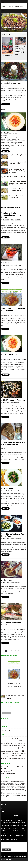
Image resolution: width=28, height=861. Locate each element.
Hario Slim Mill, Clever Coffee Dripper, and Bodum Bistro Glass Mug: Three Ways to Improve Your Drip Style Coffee (7, 51)
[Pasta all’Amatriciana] (13, 120)
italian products (14, 444)
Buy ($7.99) (18, 677)
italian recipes (14, 743)
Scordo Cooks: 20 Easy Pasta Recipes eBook (13, 307)
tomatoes (14, 756)
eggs (16, 738)
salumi (25, 751)
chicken (6, 738)
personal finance (15, 749)
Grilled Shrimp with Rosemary (13, 398)
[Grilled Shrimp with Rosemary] (11, 387)
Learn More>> (9, 696)
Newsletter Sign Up (7, 704)
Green (12, 488)
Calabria (15, 736)
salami (21, 751)
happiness (4, 743)
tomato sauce (19, 756)
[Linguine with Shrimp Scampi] (4, 154)
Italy (19, 743)
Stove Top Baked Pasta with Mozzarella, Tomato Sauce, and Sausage (17, 168)
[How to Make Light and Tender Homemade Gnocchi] (4, 188)
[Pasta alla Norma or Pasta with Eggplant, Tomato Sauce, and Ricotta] (4, 181)
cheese (3, 738)
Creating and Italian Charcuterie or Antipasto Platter (11, 213)
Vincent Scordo (6, 217)
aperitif (15, 263)
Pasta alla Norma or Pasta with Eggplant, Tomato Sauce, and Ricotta (17, 181)
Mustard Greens (7, 486)
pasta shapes (8, 749)
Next (26, 15)
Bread (11, 736)
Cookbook (13, 738)
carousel (21, 736)
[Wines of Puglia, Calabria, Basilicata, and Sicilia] (20, 42)
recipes (4, 751)
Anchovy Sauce (7, 578)
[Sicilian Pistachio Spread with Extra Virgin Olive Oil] (11, 429)
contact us (3, 794)
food (19, 741)
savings (10, 831)
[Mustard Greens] (11, 475)
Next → (19, 648)
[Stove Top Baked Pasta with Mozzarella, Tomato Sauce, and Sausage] (4, 168)
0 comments (4, 84)
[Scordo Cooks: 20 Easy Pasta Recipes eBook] (11, 295)
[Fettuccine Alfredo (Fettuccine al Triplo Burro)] (4, 195)
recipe (12, 217)
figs (13, 741)
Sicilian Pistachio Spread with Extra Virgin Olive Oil (13, 441)
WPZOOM (9, 857)
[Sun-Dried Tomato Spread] (14, 69)
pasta (3, 107)
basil (8, 736)
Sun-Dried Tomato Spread (12, 81)
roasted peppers (9, 751)
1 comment (17, 580)
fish (12, 400)
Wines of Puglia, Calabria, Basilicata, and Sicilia (20, 49)
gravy (24, 741)
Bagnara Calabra (4, 736)
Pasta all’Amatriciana (9, 131)
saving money (5, 754)
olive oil (16, 746)
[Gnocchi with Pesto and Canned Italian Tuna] (11, 521)
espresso (20, 738)
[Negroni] (14, 23)
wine (24, 756)
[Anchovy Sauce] (11, 567)
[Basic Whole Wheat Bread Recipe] (11, 609)
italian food (8, 743)
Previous (23, 15)
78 (15, 648)
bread (12, 624)
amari (12, 263)
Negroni (4, 28)
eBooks (12, 310)
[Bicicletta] (11, 249)
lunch (2, 823)
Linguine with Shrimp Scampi (17, 152)
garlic (22, 741)
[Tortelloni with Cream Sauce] (9, 174)
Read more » (6, 102)
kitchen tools (23, 743)
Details (9, 677)
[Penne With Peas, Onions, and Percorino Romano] (4, 161)
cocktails (19, 263)
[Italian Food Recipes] (12, 6)
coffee (10, 738)
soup (10, 756)
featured (9, 741)
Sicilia (19, 444)
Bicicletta (5, 261)
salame (18, 751)
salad (14, 751)
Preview (13, 677)
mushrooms (6, 745)
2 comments (11, 30)
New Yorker (11, 823)
